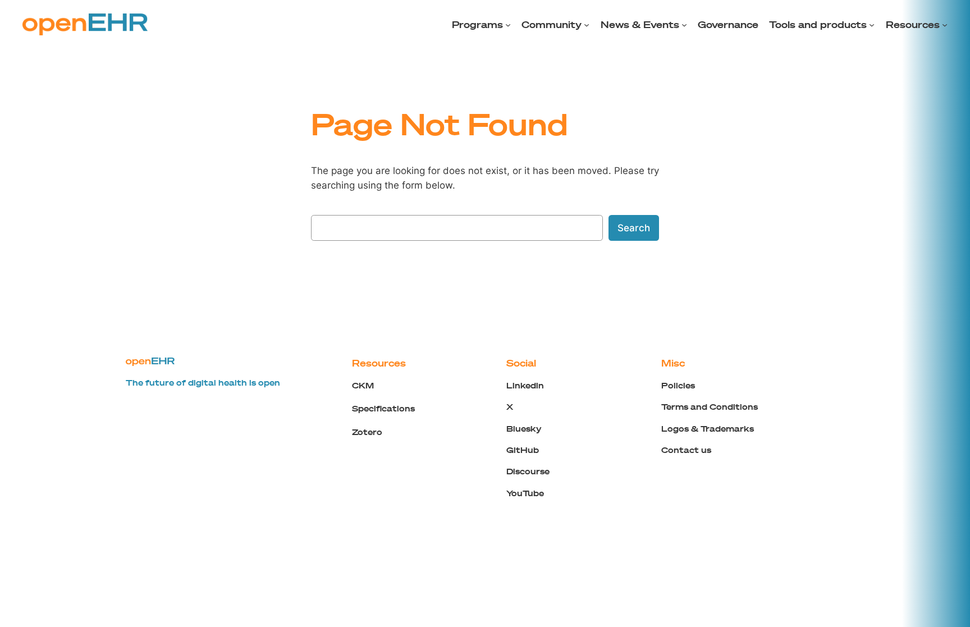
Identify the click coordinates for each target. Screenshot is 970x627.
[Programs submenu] (508, 25)
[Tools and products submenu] (872, 25)
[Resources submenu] (945, 25)
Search (633, 228)
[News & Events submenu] (684, 25)
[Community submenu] (586, 25)
